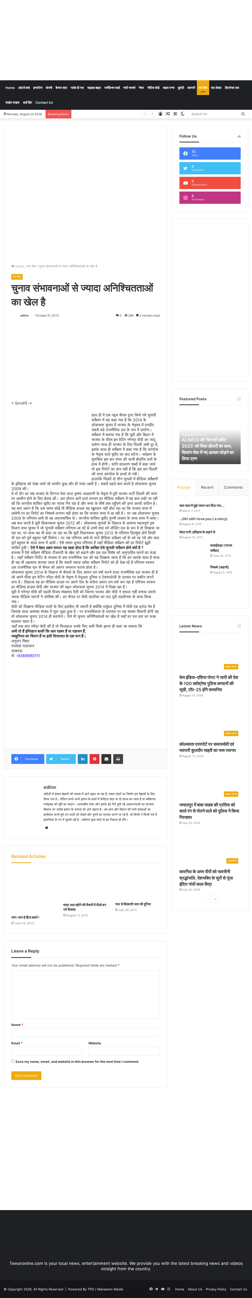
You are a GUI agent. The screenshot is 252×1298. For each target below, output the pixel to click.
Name (17, 1025)
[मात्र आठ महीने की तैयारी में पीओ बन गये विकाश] (85, 884)
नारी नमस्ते (129, 88)
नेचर (141, 88)
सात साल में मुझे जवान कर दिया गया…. (202, 505)
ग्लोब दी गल (77, 88)
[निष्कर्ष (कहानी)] (192, 583)
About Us (195, 1289)
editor (24, 315)
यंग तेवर (203, 88)
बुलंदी (181, 88)
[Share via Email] (106, 759)
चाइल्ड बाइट (94, 88)
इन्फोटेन (37, 88)
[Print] (118, 759)
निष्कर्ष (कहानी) (219, 567)
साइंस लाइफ (12, 102)
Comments (233, 487)
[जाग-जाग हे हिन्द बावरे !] (33, 890)
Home (10, 88)
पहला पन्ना (168, 88)
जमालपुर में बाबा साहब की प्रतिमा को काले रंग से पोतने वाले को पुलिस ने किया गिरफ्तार (209, 811)
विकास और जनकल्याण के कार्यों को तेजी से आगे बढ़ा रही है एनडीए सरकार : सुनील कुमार (125, 114)
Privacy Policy (216, 1289)
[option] (210, 437)
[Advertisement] (170, 39)
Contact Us (44, 102)
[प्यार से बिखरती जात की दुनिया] (137, 883)
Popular (184, 487)
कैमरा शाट (61, 88)
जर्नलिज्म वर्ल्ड (112, 88)
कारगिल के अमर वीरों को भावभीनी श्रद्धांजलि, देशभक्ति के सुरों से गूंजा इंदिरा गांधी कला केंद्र (206, 877)
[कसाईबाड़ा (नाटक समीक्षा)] (192, 552)
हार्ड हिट (27, 102)
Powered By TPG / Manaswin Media (95, 1289)
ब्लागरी (191, 88)
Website (94, 1043)
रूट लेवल (216, 88)
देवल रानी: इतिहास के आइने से (197, 532)
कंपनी (49, 88)
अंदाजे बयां (24, 88)
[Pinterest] (94, 759)
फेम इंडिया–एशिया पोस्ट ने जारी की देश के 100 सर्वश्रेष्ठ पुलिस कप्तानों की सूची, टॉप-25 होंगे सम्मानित (208, 683)
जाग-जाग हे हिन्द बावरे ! (25, 917)
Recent (207, 487)
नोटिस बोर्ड (153, 88)
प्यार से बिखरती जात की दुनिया (133, 904)
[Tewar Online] (41, 21)
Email (17, 1043)
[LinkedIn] (83, 759)
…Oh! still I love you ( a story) (203, 519)
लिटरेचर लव (232, 88)
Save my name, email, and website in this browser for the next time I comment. (77, 1061)
